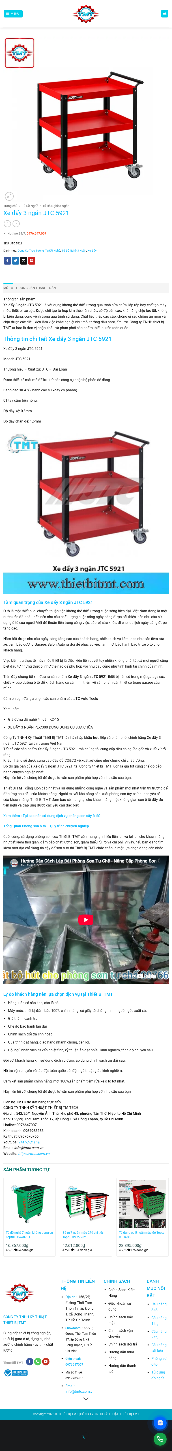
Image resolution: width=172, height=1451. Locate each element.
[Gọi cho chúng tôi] (37, 1361)
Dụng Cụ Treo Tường (31, 250)
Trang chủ (10, 206)
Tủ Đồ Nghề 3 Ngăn (56, 206)
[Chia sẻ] (30, 1424)
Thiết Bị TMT (100, 994)
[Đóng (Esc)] (43, 1424)
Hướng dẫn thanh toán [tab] (36, 288)
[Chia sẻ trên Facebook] (7, 261)
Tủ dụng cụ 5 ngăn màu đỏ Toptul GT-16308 (142, 1235)
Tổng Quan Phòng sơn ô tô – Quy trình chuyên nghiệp (46, 826)
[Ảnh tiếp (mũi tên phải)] (17, 1443)
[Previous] (3, 1219)
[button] (13, 13)
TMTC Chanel (29, 1142)
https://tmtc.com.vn (33, 1153)
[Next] (168, 1219)
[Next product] (7, 223)
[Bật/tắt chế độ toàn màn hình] (17, 1424)
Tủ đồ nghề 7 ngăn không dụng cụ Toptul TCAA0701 (29, 1235)
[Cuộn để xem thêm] (86, 1399)
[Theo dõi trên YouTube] (45, 1361)
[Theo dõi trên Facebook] (29, 1361)
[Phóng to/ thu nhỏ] (4, 1424)
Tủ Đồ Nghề (30, 206)
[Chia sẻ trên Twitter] (15, 261)
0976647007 (74, 1365)
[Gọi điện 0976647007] (160, 1439)
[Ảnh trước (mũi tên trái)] (4, 1443)
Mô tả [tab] (8, 288)
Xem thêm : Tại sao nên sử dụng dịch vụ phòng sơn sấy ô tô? (52, 816)
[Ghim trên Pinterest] (31, 261)
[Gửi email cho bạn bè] (23, 261)
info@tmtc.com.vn (80, 1391)
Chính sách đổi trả (122, 1344)
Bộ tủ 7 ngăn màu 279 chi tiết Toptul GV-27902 (82, 1235)
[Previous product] (16, 223)
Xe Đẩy (92, 250)
